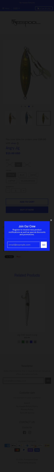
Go (43, 244)
